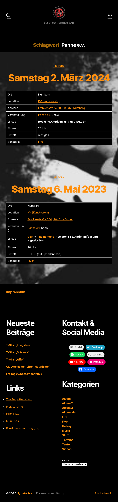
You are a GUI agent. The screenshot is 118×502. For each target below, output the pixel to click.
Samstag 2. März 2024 (59, 78)
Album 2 (67, 403)
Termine (67, 439)
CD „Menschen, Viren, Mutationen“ (28, 366)
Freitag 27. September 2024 (24, 373)
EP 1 (64, 417)
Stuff (65, 435)
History (59, 66)
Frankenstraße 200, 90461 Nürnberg (61, 108)
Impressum (15, 292)
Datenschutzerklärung (50, 493)
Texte (66, 444)
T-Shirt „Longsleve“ (18, 345)
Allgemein (69, 412)
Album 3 (67, 407)
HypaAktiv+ (24, 493)
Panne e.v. (44, 114)
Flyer (41, 141)
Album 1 (67, 398)
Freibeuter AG (14, 406)
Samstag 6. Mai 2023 (59, 189)
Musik (66, 430)
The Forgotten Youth (19, 399)
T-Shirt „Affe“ (15, 359)
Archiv (65, 460)
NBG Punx (12, 421)
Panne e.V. (12, 413)
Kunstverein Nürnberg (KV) (22, 428)
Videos (66, 449)
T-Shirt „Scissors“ (17, 352)
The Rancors (45, 236)
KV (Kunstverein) (48, 101)
